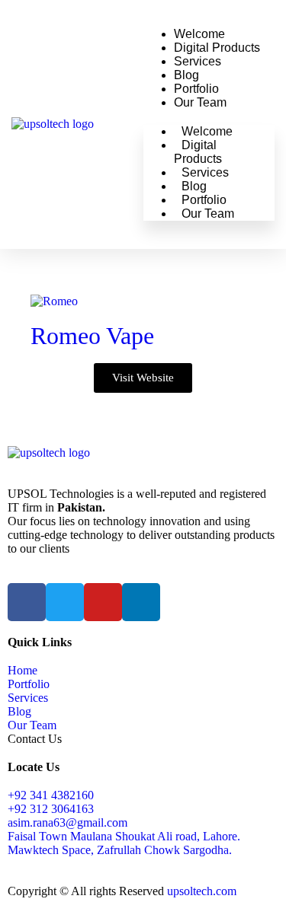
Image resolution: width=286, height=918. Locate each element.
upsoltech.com (201, 891)
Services (197, 61)
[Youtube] (103, 602)
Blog (186, 75)
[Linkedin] (141, 602)
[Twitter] (65, 602)
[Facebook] (27, 602)
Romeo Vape (92, 335)
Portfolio (196, 88)
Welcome (199, 33)
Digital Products (217, 47)
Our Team (200, 102)
